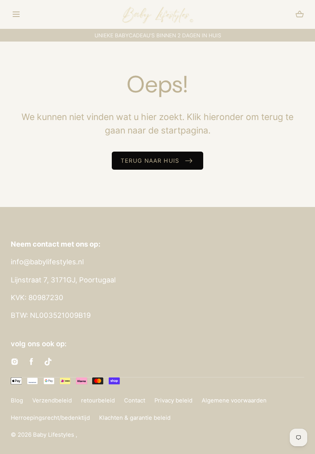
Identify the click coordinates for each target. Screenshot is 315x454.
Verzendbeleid (52, 400)
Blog (17, 400)
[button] (16, 14)
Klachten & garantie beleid (135, 417)
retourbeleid (98, 400)
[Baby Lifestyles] (157, 14)
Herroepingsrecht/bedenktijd (50, 417)
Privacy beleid (173, 400)
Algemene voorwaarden (234, 400)
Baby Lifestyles (54, 434)
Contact (134, 400)
